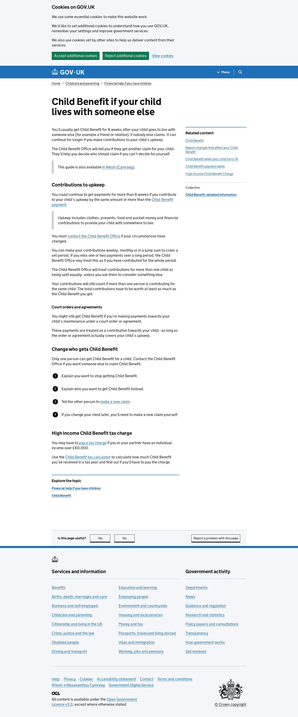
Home (56, 83)
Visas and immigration (137, 642)
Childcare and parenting (82, 83)
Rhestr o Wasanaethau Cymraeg (78, 685)
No (128, 538)
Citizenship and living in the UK (77, 624)
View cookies (163, 56)
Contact (146, 679)
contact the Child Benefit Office (94, 236)
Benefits (58, 587)
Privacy (70, 679)
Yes (104, 538)
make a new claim (115, 401)
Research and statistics (205, 615)
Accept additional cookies (75, 55)
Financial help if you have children (127, 83)
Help (56, 679)
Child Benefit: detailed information (211, 195)
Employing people (133, 596)
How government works (205, 642)
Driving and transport (69, 651)
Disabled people (65, 642)
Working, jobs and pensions (141, 651)
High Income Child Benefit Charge (209, 174)
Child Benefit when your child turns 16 (211, 159)
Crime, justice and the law (73, 633)
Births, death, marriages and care (79, 596)
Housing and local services (141, 615)
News (190, 596)
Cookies (86, 679)
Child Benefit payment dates (205, 166)
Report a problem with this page (216, 538)
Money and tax (131, 624)
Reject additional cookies (126, 55)
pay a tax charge (92, 442)
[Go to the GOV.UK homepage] (68, 72)
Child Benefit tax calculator (88, 457)
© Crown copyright (230, 704)
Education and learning (138, 587)
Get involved (195, 651)
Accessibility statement (116, 679)
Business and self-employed (75, 605)
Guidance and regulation (205, 605)
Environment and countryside (143, 605)
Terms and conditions (174, 679)
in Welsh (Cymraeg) (118, 167)
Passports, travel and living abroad (147, 633)
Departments (196, 587)
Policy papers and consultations (211, 624)
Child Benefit (194, 140)
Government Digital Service (131, 685)
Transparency (196, 633)
